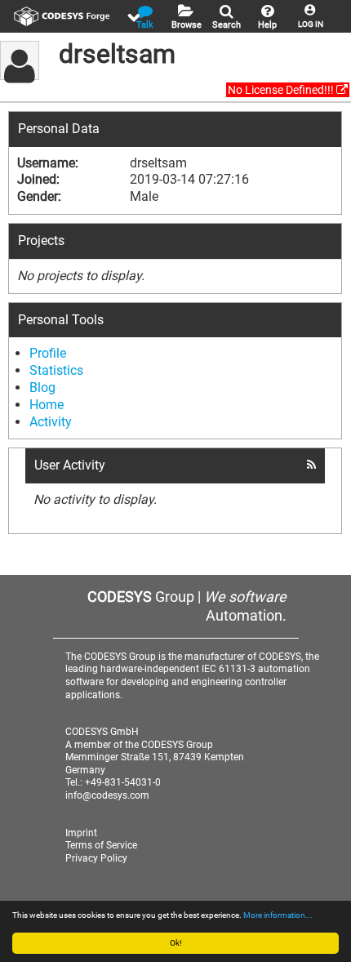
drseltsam (117, 53)
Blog (42, 387)
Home (46, 404)
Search (226, 25)
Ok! (176, 942)
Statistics (56, 370)
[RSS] (311, 464)
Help (267, 25)
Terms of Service (101, 845)
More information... (278, 915)
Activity (50, 422)
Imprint (81, 833)
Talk (144, 25)
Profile (47, 353)
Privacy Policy (96, 858)
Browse (186, 25)
